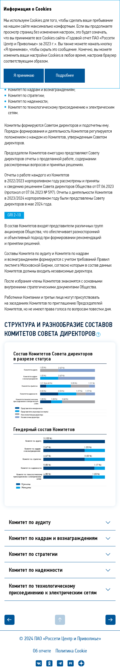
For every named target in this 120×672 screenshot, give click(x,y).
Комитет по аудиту (30, 522)
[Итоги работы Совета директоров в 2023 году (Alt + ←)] (25, 620)
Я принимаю (24, 75)
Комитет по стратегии (33, 554)
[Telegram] (60, 663)
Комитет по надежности (36, 569)
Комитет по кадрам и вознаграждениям (53, 538)
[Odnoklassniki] (49, 663)
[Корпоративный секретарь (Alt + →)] (95, 620)
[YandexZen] (81, 663)
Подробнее (65, 75)
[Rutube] (71, 663)
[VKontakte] (39, 663)
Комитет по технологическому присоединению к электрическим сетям (53, 589)
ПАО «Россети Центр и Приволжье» (67, 639)
